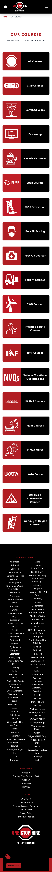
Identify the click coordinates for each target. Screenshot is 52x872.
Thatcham (37, 698)
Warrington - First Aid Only (37, 714)
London (37, 602)
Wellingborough (37, 722)
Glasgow (15, 718)
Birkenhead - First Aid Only (15, 577)
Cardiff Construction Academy (15, 635)
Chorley (14, 643)
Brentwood (14, 606)
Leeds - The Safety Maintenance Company (37, 578)
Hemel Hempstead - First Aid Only (15, 741)
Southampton (37, 661)
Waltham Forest (37, 709)
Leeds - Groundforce (37, 567)
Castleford (15, 640)
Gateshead (15, 715)
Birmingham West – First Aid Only (15, 587)
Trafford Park (37, 701)
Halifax (14, 728)
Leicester (37, 585)
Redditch (37, 650)
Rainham (37, 646)
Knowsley (14, 760)
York (37, 760)
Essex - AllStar (14, 704)
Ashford (15, 565)
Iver (15, 753)
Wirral (37, 746)
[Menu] (40, 7)
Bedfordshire (14, 572)
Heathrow (15, 735)
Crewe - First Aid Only (15, 662)
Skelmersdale (37, 657)
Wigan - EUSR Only (37, 736)
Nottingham (37, 636)
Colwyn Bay (14, 657)
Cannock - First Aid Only (15, 625)
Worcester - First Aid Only (37, 751)
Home (4, 17)
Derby (15, 671)
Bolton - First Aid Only (15, 601)
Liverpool (37, 588)
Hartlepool (15, 732)
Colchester (15, 653)
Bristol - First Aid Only (15, 615)
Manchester (37, 605)
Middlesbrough (37, 615)
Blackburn (15, 592)
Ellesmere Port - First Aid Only (15, 696)
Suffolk (37, 671)
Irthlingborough (15, 749)
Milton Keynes (37, 623)
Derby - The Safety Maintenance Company (15, 684)
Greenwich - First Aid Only (15, 724)
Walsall (37, 705)
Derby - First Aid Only (15, 676)
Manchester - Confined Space (36, 611)
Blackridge (15, 596)
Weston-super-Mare (38, 728)
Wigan (37, 732)
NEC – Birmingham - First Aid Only (37, 631)
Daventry (14, 667)
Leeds (37, 561)
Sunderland (37, 674)
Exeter (15, 708)
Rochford (37, 653)
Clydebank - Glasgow (15, 649)
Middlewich (37, 619)
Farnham (14, 711)
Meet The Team (26, 802)
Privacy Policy (26, 813)
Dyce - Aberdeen (15, 690)
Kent (15, 756)
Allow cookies (13, 865)
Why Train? (26, 799)
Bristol (15, 609)
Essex (14, 700)
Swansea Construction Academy (37, 684)
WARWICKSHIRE (37, 719)
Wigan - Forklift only (38, 741)
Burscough (15, 620)
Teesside (37, 694)
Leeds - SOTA (37, 571)
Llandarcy (37, 598)
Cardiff (15, 630)
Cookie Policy (26, 809)
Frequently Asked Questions (26, 806)
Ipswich (14, 746)
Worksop (37, 756)
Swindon (37, 691)
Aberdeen (14, 561)
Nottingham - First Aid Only (37, 642)
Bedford (15, 568)
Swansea (37, 678)
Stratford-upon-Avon (37, 666)
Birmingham (15, 582)
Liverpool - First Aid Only (38, 594)
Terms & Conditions (26, 816)
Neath (37, 626)
